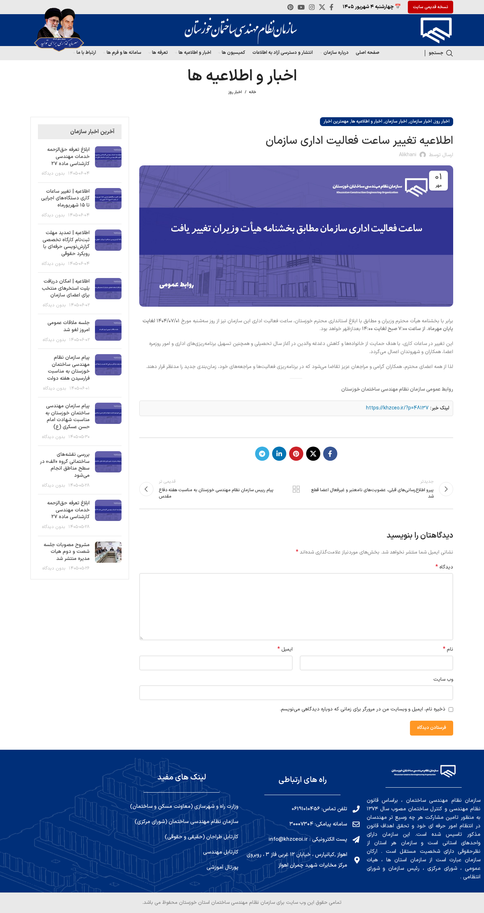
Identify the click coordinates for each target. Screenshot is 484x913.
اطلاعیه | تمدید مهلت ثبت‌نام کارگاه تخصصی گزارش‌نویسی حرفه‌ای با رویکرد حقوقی (66, 243)
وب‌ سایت (443, 679)
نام (448, 649)
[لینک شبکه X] (322, 7)
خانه (252, 92)
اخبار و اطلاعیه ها (366, 121)
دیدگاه (444, 567)
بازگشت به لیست (296, 489)
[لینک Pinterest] (290, 7)
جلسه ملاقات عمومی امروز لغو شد (68, 326)
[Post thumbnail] (108, 161)
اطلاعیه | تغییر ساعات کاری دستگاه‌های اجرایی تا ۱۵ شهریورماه (65, 198)
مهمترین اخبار (336, 121)
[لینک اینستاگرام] (312, 7)
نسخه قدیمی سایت (430, 7)
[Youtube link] (301, 7)
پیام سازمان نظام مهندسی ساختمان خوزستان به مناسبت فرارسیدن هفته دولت (68, 368)
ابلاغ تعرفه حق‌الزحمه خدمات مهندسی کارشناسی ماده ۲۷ (68, 156)
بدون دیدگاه (53, 173)
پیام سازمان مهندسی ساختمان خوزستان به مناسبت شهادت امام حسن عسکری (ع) (67, 416)
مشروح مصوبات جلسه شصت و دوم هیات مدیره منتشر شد (67, 551)
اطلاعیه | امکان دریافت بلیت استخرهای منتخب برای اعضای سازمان (66, 288)
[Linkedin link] (279, 454)
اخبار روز (235, 92)
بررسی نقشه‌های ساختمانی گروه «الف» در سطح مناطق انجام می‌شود (65, 465)
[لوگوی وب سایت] (434, 30)
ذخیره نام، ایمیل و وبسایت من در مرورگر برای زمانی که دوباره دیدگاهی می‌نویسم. (362, 709)
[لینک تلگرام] (262, 454)
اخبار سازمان (421, 121)
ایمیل (285, 649)
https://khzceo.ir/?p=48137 (397, 408)
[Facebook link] (331, 7)
